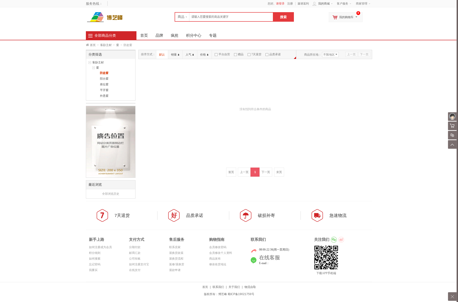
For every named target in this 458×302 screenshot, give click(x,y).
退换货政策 (176, 253)
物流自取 (250, 287)
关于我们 (234, 287)
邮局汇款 (135, 253)
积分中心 (193, 35)
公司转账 (135, 258)
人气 (188, 54)
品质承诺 (275, 54)
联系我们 (218, 287)
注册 (290, 3)
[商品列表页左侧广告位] (110, 141)
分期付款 (135, 247)
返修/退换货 (176, 264)
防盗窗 (104, 73)
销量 (174, 54)
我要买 (93, 270)
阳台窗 (104, 78)
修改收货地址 (217, 264)
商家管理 (361, 3)
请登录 (280, 3)
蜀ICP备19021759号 (241, 294)
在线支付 (135, 270)
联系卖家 (175, 247)
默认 (162, 54)
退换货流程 (176, 258)
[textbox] (224, 17)
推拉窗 (104, 84)
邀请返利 (303, 3)
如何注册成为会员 (100, 247)
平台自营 (224, 54)
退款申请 (175, 270)
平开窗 (104, 90)
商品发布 (215, 258)
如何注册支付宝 (139, 264)
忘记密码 (94, 264)
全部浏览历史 (110, 193)
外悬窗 (104, 95)
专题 (213, 35)
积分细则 (94, 253)
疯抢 (174, 35)
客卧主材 (106, 45)
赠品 (241, 54)
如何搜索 (94, 258)
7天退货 (256, 54)
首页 (93, 45)
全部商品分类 (105, 35)
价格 (203, 54)
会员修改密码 (217, 247)
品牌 (159, 35)
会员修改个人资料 (220, 253)
